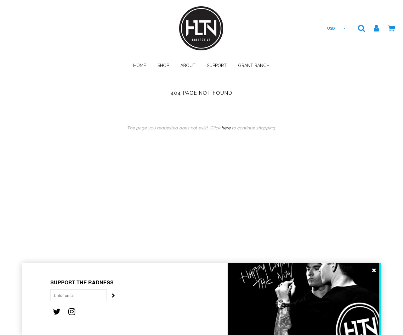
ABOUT (188, 65)
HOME (139, 65)
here (225, 127)
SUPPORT (217, 65)
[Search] (357, 28)
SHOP (163, 65)
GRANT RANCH (254, 65)
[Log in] (372, 28)
